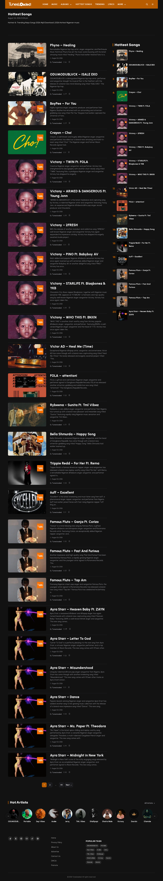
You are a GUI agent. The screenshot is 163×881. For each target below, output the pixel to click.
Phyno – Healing (62, 45)
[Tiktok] (32, 838)
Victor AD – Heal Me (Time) (71, 346)
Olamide (89, 862)
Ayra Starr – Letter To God (70, 639)
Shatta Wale (91, 858)
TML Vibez (90, 854)
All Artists (149, 803)
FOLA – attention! (63, 376)
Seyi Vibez (90, 850)
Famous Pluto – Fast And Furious (74, 551)
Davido (108, 858)
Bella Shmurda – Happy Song (73, 434)
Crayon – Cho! (61, 133)
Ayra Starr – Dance (64, 697)
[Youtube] (26, 838)
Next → (69, 785)
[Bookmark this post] (69, 62)
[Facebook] (10, 838)
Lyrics (111, 4)
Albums (65, 4)
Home (45, 4)
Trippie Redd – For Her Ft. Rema (74, 463)
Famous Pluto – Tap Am (68, 580)
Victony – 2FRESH (64, 225)
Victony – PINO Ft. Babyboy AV (74, 254)
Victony (100, 858)
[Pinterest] (37, 838)
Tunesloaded (57, 62)
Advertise (55, 852)
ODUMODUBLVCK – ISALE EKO (73, 74)
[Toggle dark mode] (152, 4)
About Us (54, 847)
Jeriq (105, 850)
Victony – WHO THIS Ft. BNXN (73, 317)
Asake (99, 850)
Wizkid (98, 862)
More (120, 4)
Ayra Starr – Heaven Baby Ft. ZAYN (77, 609)
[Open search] (147, 4)
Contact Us (55, 856)
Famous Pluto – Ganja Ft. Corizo (74, 522)
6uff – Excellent (62, 492)
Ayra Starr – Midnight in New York (77, 755)
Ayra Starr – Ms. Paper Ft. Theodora (78, 726)
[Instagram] (21, 838)
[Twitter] (15, 838)
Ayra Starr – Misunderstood (71, 668)
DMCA (53, 861)
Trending (100, 4)
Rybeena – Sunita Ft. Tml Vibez (74, 405)
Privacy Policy (56, 842)
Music (54, 4)
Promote (54, 865)
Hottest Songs (84, 4)
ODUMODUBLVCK (92, 845)
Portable (103, 845)
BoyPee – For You (63, 103)
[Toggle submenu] (71, 4)
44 (61, 785)
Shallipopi (100, 854)
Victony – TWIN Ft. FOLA (69, 162)
